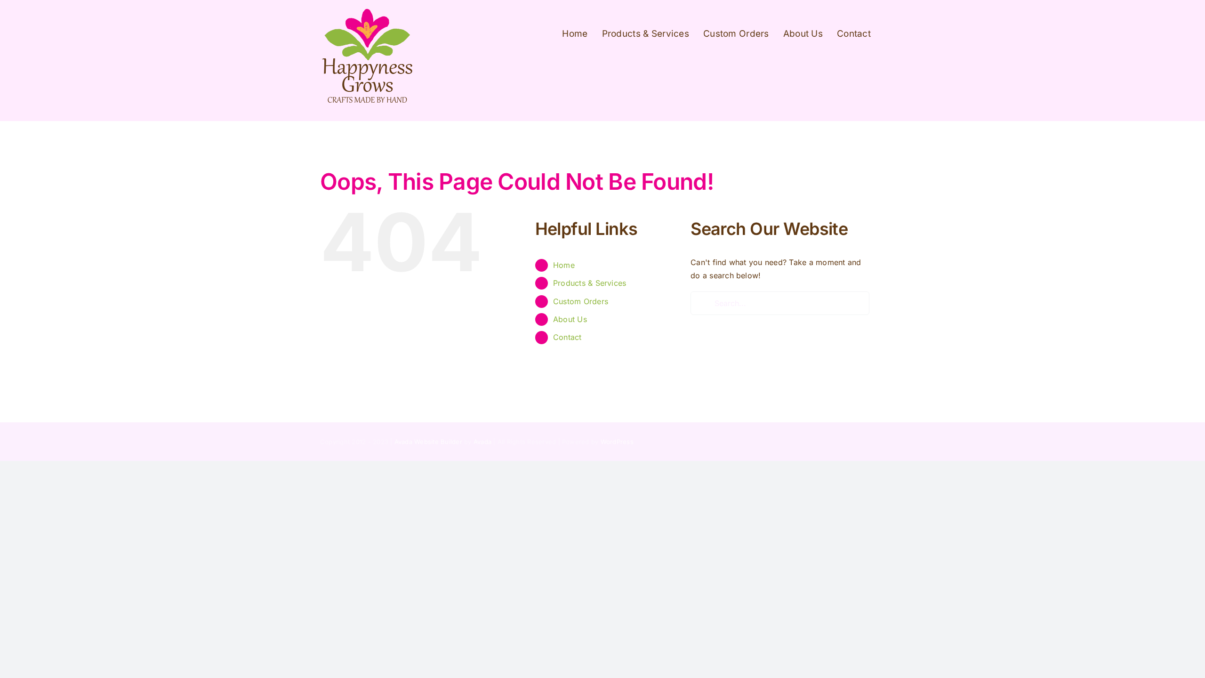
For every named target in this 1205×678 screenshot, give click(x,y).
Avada (482, 441)
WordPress (617, 441)
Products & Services (590, 283)
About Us (570, 319)
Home (564, 265)
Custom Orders (580, 301)
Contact (567, 337)
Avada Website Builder (428, 441)
